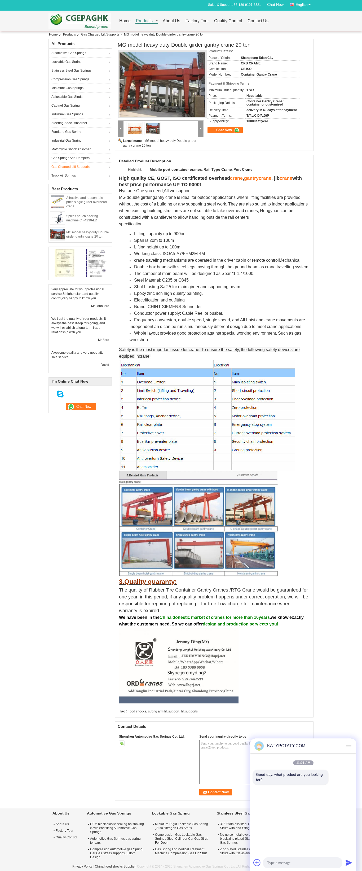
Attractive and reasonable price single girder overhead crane (86, 202)
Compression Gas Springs (70, 79)
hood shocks (137, 711)
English (301, 4)
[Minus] (349, 746)
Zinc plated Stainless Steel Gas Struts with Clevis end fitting (242, 851)
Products (144, 21)
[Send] (349, 862)
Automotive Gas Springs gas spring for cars (115, 840)
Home (125, 21)
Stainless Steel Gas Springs (71, 70)
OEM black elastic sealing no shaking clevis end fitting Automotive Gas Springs (117, 828)
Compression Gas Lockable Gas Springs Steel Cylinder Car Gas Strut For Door (181, 838)
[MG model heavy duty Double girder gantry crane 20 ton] (57, 234)
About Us (171, 21)
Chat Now (275, 4)
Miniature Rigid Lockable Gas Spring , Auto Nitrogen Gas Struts (181, 826)
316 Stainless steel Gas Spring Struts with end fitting (242, 826)
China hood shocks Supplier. (116, 866)
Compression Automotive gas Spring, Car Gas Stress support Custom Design (116, 853)
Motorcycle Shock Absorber (71, 149)
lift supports (189, 711)
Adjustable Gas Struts (66, 97)
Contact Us (258, 21)
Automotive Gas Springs (68, 53)
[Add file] (257, 862)
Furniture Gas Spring (66, 132)
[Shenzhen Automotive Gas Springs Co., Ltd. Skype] (122, 743)
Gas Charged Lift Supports (100, 34)
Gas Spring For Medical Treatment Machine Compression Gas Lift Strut (181, 851)
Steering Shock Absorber (69, 123)
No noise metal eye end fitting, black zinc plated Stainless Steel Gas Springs (243, 838)
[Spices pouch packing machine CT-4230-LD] (57, 218)
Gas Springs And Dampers (70, 158)
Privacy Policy (82, 866)
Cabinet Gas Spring (65, 105)
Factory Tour (197, 21)
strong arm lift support (163, 711)
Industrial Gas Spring (66, 140)
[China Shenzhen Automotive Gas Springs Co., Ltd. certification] (64, 263)
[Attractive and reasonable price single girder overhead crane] (57, 201)
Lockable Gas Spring (66, 62)
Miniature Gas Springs (67, 88)
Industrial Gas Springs (67, 114)
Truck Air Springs (63, 175)
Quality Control (228, 21)
